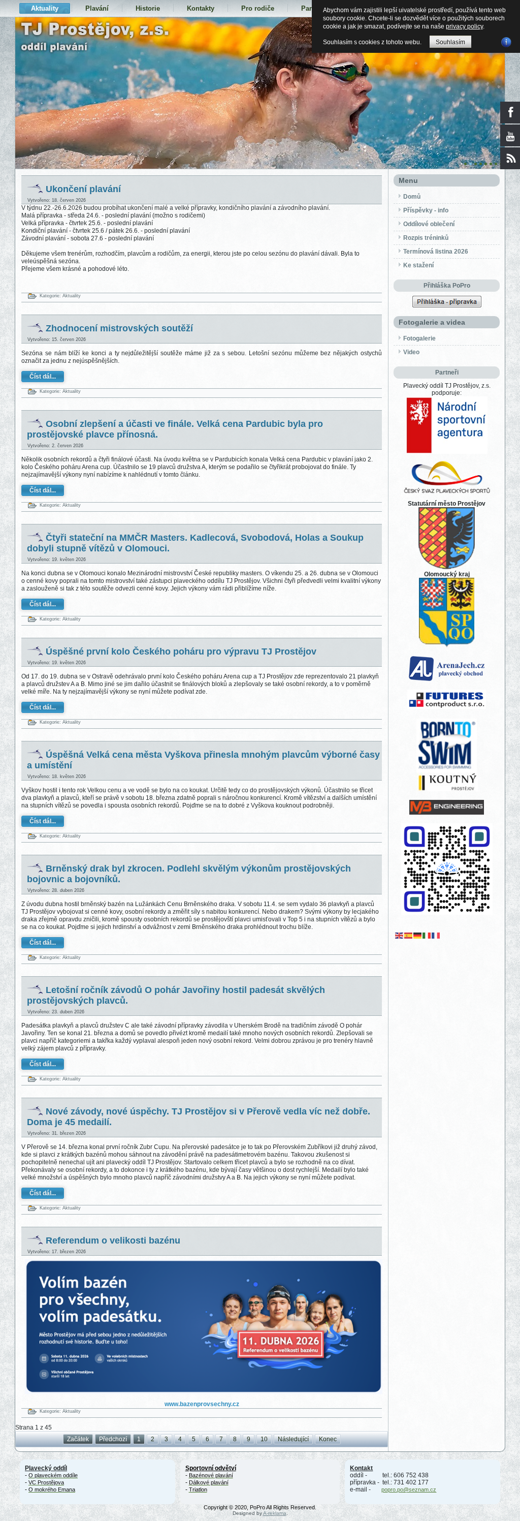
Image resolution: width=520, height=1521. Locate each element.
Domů (411, 196)
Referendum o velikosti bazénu (113, 1240)
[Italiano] (427, 935)
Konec (328, 1439)
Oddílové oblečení (428, 224)
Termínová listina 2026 (435, 251)
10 (264, 1439)
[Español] (408, 935)
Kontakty (200, 8)
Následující (293, 1439)
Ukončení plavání (83, 189)
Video (411, 352)
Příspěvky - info (425, 210)
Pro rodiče (257, 8)
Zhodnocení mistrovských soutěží (119, 328)
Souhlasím (450, 42)
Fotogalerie (419, 338)
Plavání (97, 8)
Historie (148, 8)
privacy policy (464, 26)
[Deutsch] (417, 935)
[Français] (436, 935)
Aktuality (44, 8)
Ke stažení (418, 265)
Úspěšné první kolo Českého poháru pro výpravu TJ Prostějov (181, 651)
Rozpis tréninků (425, 237)
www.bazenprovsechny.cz (202, 1404)
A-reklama (274, 1513)
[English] (399, 935)
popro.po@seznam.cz (408, 1489)
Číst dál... (42, 376)
